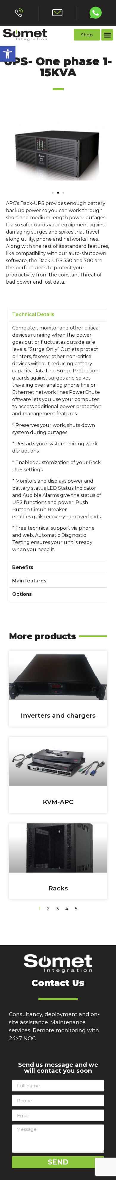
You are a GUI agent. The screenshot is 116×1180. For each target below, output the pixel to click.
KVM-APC (58, 802)
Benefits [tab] (22, 567)
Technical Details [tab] (33, 314)
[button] (7, 54)
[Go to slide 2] (58, 193)
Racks (58, 888)
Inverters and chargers (58, 715)
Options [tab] (22, 594)
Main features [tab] (29, 581)
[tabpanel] (58, 440)
